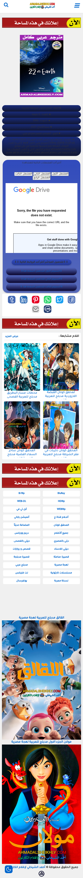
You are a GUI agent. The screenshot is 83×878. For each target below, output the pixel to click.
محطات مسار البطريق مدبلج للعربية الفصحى (22, 395)
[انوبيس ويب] (41, 874)
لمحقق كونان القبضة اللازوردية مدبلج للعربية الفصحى (61, 396)
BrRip (22, 493)
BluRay (61, 493)
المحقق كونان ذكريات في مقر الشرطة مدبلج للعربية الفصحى (61, 454)
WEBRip (61, 509)
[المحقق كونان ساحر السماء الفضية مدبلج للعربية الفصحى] (22, 425)
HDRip (61, 501)
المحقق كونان (61, 525)
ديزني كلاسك (61, 549)
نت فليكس (21, 573)
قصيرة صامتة (61, 557)
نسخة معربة (61, 581)
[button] (71, 299)
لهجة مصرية (61, 565)
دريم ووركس (21, 533)
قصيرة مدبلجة (22, 557)
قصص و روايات (21, 549)
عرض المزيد (11, 336)
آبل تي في (21, 509)
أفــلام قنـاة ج (61, 517)
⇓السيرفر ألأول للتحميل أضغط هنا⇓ (41, 271)
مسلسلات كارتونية (61, 573)
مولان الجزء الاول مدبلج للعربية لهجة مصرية (41, 742)
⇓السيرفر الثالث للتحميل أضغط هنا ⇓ (41, 287)
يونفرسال (21, 581)
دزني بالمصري (61, 541)
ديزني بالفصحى (22, 541)
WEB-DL (21, 501)
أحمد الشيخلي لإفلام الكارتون (26, 867)
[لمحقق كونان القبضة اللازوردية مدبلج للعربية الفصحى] (61, 367)
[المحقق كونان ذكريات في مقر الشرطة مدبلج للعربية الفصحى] (61, 425)
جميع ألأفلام (61, 533)
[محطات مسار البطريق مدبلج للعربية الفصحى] (22, 367)
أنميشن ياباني (21, 517)
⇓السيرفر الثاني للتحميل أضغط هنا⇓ (41, 279)
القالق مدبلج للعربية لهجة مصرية (41, 618)
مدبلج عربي (21, 565)
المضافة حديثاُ (22, 525)
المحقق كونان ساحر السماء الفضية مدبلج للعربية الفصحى (22, 454)
